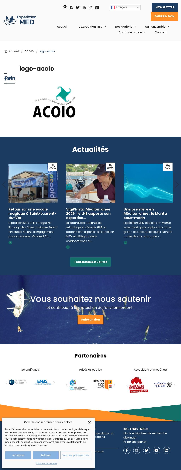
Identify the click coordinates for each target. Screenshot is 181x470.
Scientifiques (30, 370)
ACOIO (29, 51)
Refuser (46, 455)
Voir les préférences (75, 455)
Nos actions (123, 26)
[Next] (177, 185)
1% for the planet (135, 442)
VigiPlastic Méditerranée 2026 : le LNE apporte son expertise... (88, 213)
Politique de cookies (46, 463)
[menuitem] (62, 27)
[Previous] (4, 185)
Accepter (18, 455)
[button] (89, 422)
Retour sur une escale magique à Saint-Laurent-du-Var (32, 213)
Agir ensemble (155, 26)
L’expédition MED (90, 26)
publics (97, 370)
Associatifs (141, 370)
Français (121, 7)
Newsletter (165, 7)
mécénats (160, 370)
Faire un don (164, 16)
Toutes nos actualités (90, 262)
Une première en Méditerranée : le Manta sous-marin (145, 213)
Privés (83, 370)
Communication (130, 32)
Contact (161, 32)
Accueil (62, 26)
